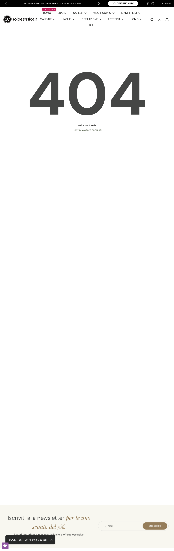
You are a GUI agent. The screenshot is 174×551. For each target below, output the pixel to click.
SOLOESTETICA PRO (123, 3)
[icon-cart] (167, 19)
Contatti (166, 3)
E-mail (108, 526)
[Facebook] (147, 4)
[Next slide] (99, 4)
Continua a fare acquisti (87, 130)
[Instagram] (152, 4)
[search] (152, 19)
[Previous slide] (6, 4)
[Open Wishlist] (5, 546)
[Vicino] (51, 539)
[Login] (159, 19)
